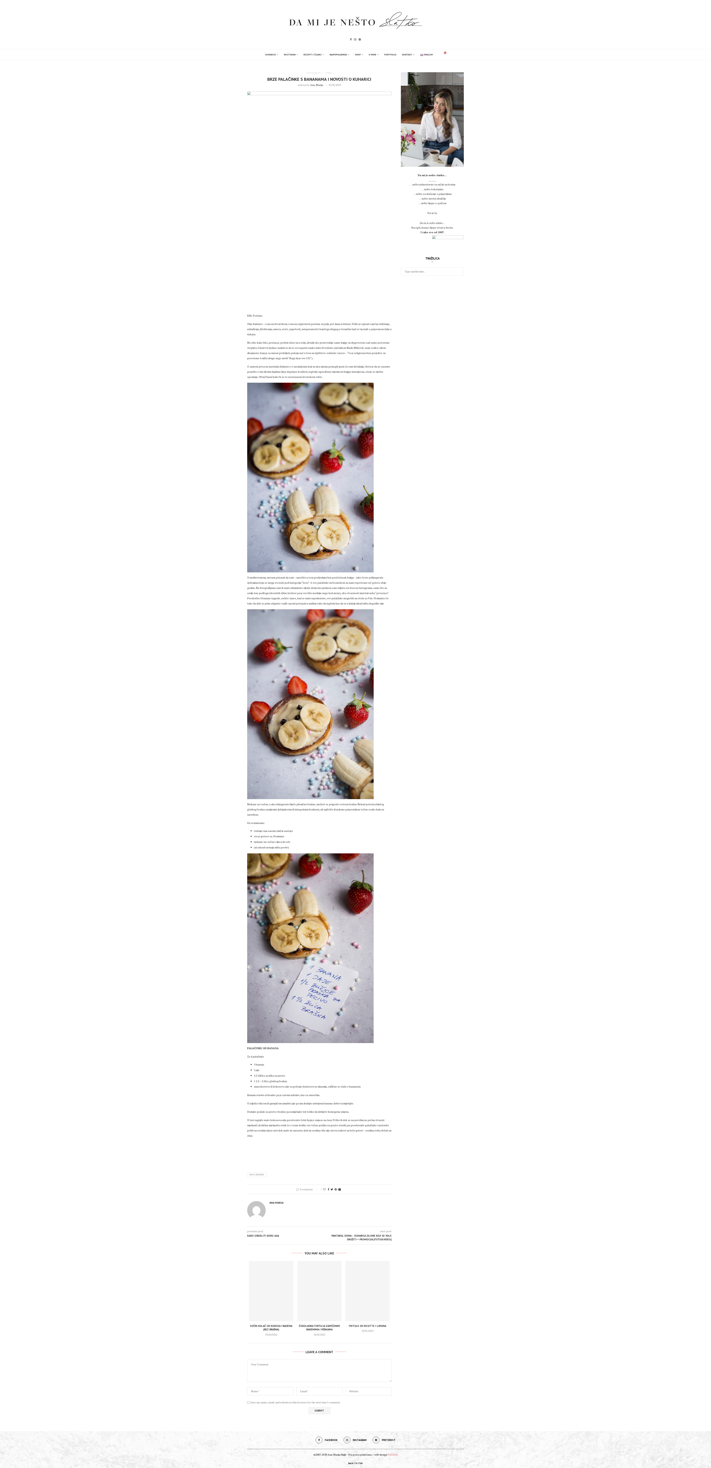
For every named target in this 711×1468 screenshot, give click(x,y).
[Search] (437, 54)
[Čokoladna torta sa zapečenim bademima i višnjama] (319, 1291)
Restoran (290, 54)
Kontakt (407, 54)
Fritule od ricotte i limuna (367, 1326)
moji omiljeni (257, 1174)
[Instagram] (355, 40)
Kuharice (270, 54)
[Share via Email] (339, 1189)
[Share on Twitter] (332, 1189)
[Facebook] (351, 40)
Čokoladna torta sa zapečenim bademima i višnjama (319, 1327)
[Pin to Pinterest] (336, 1189)
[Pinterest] (360, 40)
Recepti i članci (312, 54)
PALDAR (393, 1454)
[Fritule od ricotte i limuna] (367, 1291)
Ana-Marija (316, 85)
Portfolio (390, 54)
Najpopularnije (338, 54)
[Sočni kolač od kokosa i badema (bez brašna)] (271, 1291)
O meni (372, 54)
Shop (358, 54)
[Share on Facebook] (328, 1189)
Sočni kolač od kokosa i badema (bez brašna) (271, 1327)
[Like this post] (324, 1189)
